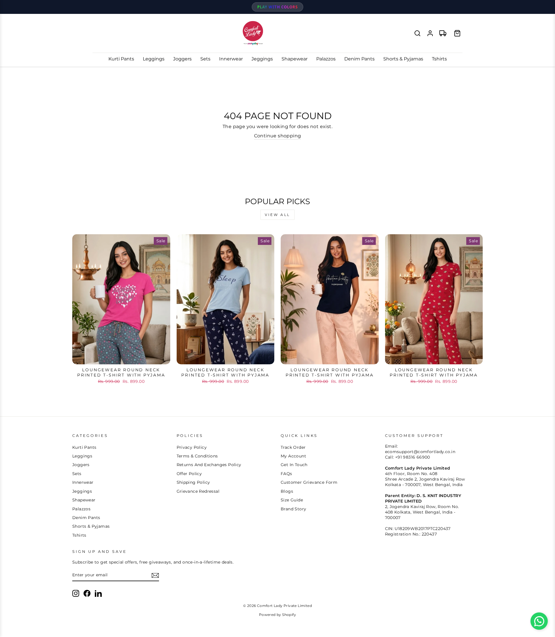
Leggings (153, 59)
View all (277, 215)
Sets (205, 59)
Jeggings (262, 59)
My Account (293, 456)
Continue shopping (277, 136)
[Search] (417, 33)
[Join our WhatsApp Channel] (539, 621)
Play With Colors (277, 7)
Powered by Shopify (277, 614)
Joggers (182, 59)
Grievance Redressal (198, 491)
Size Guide (292, 500)
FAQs (286, 473)
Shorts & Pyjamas (403, 59)
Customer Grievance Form (309, 482)
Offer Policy (189, 473)
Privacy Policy (192, 447)
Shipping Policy (193, 482)
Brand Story (293, 509)
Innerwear (231, 59)
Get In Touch (294, 464)
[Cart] (457, 33)
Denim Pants (359, 59)
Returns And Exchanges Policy (209, 464)
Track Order (293, 447)
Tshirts (439, 59)
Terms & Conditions (197, 456)
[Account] (430, 33)
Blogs (287, 491)
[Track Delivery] (442, 33)
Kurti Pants (121, 59)
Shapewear (295, 59)
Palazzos (326, 59)
